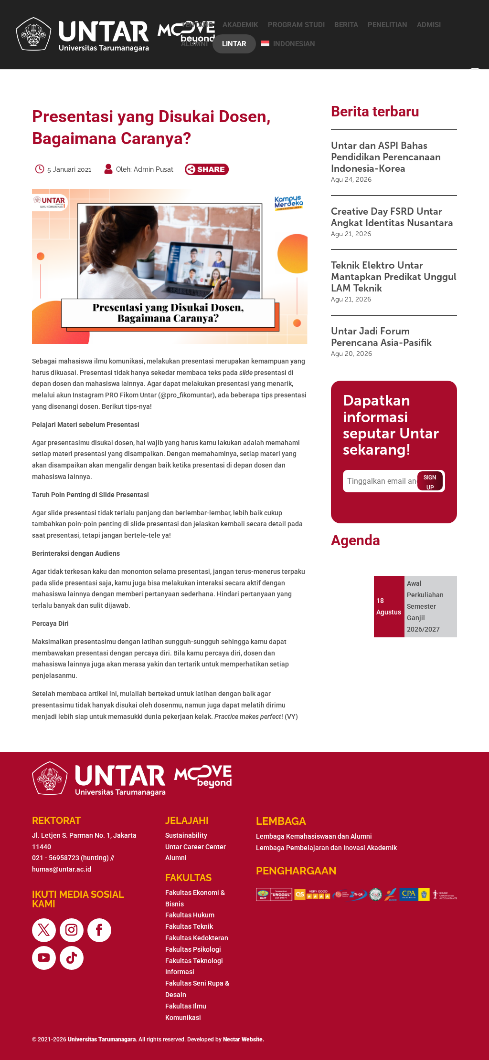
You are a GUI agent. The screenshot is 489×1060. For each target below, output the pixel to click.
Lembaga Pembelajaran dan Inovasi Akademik (326, 848)
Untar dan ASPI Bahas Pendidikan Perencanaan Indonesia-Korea (386, 157)
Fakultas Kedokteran (196, 938)
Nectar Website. (244, 1039)
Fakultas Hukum (189, 915)
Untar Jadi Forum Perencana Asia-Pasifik (381, 336)
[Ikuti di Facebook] (99, 930)
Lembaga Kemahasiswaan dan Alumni (314, 836)
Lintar (234, 44)
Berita (346, 25)
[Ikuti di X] (44, 930)
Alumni (194, 44)
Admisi (429, 25)
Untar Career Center (195, 847)
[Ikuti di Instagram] (72, 930)
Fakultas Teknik (189, 926)
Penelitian (387, 25)
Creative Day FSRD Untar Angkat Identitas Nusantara (392, 217)
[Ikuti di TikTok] (72, 958)
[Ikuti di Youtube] (44, 958)
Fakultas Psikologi (193, 949)
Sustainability (186, 835)
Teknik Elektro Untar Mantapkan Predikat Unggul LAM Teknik (394, 277)
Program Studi (296, 25)
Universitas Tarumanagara (102, 1039)
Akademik (240, 25)
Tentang (197, 25)
